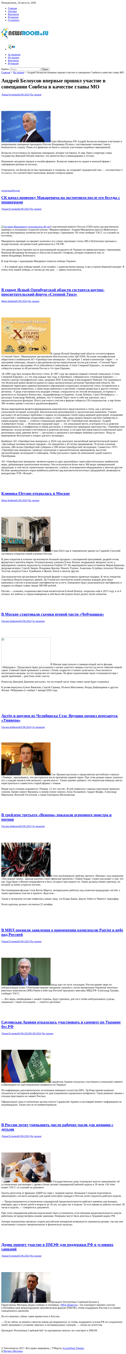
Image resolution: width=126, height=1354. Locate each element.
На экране (13, 57)
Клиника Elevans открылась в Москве (35, 493)
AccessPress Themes (73, 1348)
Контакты (13, 14)
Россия (16, 190)
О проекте (13, 20)
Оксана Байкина (10, 621)
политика (6, 190)
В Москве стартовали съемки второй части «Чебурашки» (52, 614)
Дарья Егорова (9, 94)
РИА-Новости (69, 1304)
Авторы (12, 11)
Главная (12, 8)
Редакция (13, 17)
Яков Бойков (8, 301)
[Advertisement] (63, 103)
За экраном (14, 54)
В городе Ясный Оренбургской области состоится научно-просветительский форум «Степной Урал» (53, 292)
